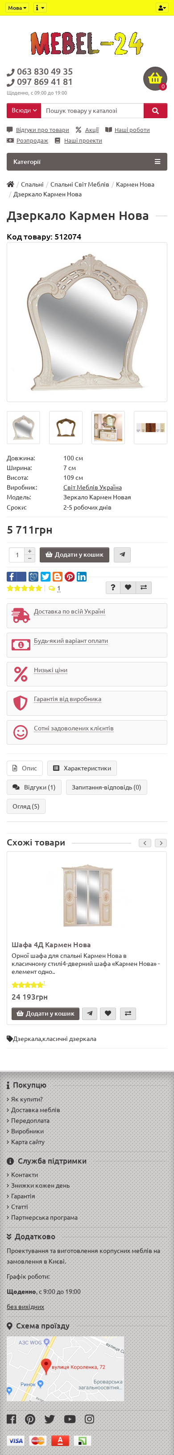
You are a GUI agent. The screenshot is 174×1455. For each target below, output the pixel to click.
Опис (29, 768)
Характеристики (87, 768)
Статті (19, 1206)
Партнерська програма (44, 1217)
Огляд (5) (26, 806)
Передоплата (30, 1120)
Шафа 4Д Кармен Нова (51, 945)
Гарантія (23, 1196)
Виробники (27, 1131)
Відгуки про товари (42, 130)
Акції (92, 130)
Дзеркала (27, 1038)
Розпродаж (32, 140)
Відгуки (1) (40, 787)
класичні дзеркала (69, 1038)
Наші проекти (83, 140)
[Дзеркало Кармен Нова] (87, 322)
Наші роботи (132, 130)
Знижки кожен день (40, 1185)
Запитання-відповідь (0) (106, 787)
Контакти (24, 1174)
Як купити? (27, 1099)
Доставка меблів (35, 1109)
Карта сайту (28, 1141)
